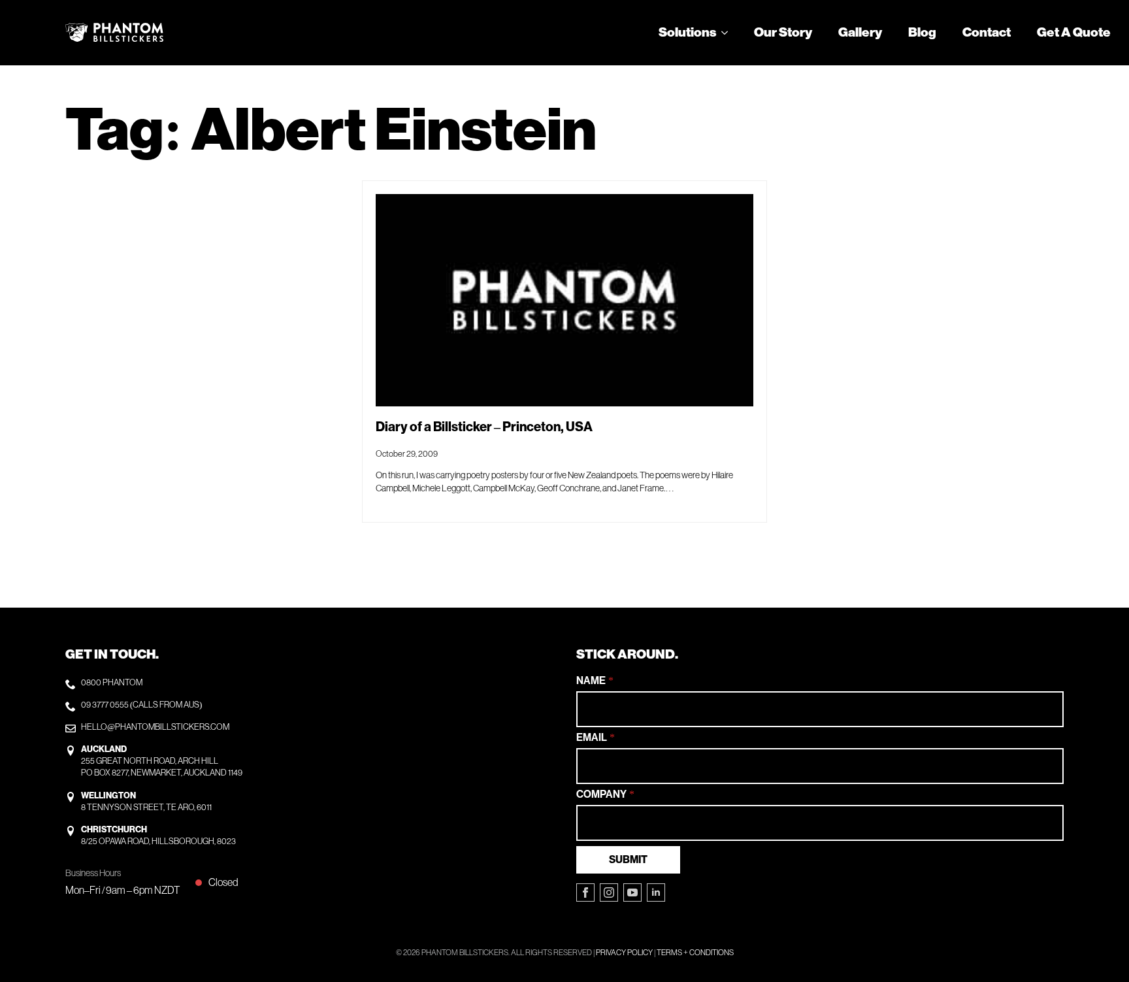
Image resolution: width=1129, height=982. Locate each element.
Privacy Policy (624, 953)
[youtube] (632, 892)
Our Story (783, 32)
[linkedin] (656, 892)
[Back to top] (1096, 949)
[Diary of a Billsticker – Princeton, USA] (564, 300)
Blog (922, 32)
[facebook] (585, 892)
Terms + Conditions (695, 953)
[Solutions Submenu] (728, 32)
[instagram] (609, 892)
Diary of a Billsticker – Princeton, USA (484, 427)
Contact (986, 32)
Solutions (687, 32)
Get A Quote (1074, 32)
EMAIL (595, 737)
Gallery (860, 32)
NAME (595, 681)
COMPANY (605, 794)
